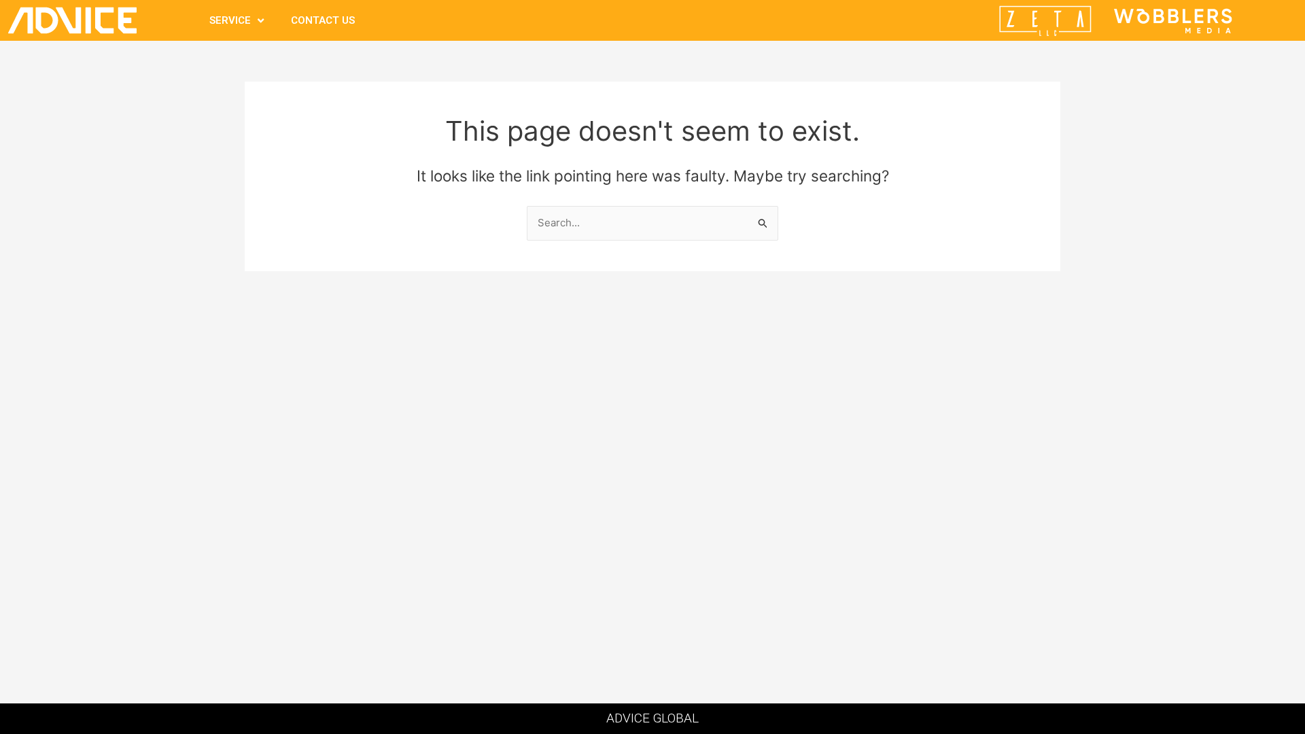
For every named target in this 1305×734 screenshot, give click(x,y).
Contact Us (323, 20)
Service (230, 20)
